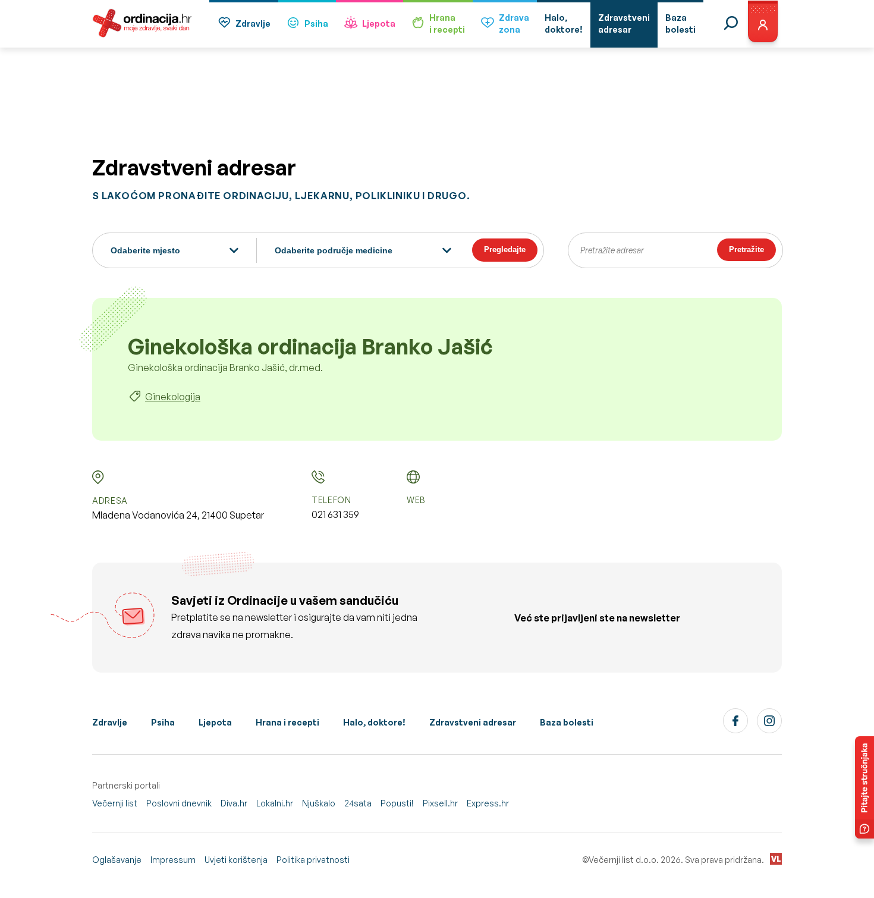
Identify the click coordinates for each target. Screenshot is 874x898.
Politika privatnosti (313, 860)
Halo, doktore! (374, 722)
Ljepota (378, 23)
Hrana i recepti (287, 722)
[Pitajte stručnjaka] (864, 787)
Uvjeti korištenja (236, 860)
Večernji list (114, 803)
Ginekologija (172, 397)
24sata (358, 803)
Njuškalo (318, 803)
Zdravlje (253, 23)
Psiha (316, 23)
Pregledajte (505, 249)
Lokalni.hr (274, 803)
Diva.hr (234, 803)
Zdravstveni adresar (472, 722)
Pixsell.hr (440, 803)
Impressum (173, 860)
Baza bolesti (566, 722)
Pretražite (746, 249)
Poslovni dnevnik (179, 803)
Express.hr (488, 803)
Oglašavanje (117, 860)
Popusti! (397, 803)
